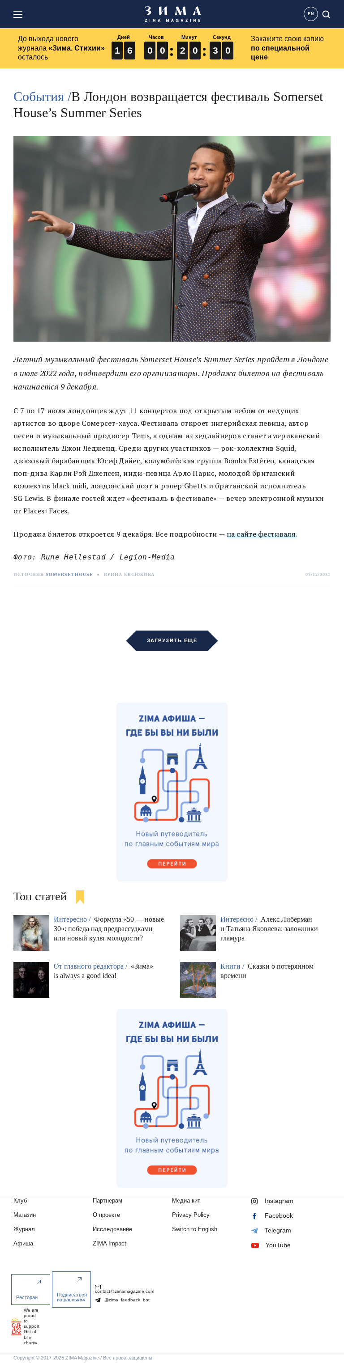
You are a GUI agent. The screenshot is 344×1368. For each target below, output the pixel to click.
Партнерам (107, 1200)
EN (311, 14)
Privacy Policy (191, 1214)
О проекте (106, 1214)
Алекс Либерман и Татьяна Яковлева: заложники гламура (269, 928)
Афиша (23, 1243)
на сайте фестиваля (261, 534)
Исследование (112, 1229)
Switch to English (194, 1229)
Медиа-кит (186, 1200)
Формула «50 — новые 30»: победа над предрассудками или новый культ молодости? (109, 928)
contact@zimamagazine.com (124, 1291)
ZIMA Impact (109, 1243)
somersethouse (69, 574)
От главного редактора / (91, 966)
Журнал (24, 1229)
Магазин (24, 1214)
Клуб (20, 1200)
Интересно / (73, 919)
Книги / (233, 966)
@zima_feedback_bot (126, 1299)
